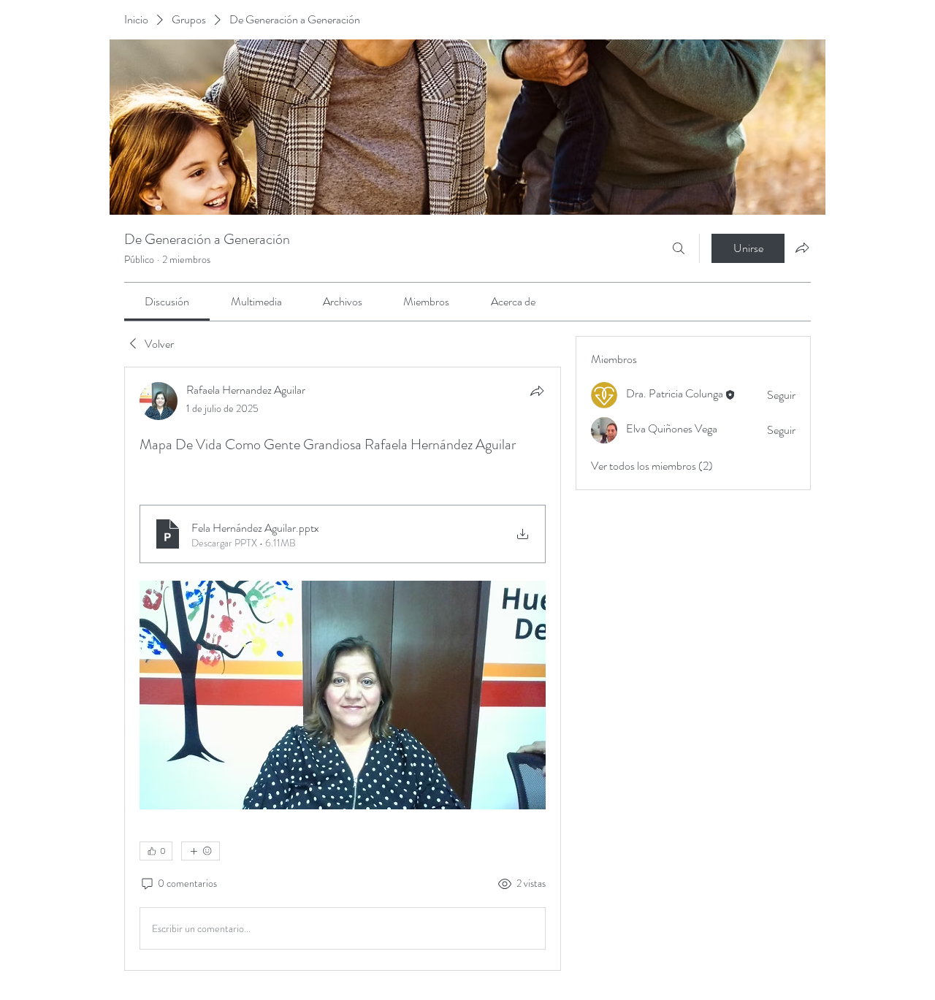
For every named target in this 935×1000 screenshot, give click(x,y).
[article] (342, 669)
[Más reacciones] (200, 850)
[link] (167, 301)
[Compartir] (537, 391)
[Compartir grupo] (802, 247)
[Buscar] (678, 248)
